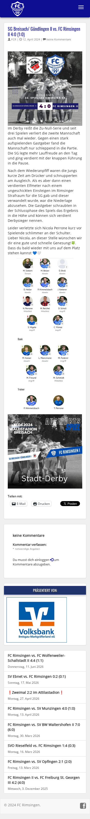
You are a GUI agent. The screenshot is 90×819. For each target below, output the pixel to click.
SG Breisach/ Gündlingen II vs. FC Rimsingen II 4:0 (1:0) (44, 31)
